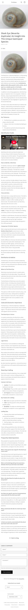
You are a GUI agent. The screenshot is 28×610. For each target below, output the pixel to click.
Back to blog (15, 538)
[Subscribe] (21, 587)
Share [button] (4, 48)
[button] (2, 2)
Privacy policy (7, 604)
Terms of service (14, 604)
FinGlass (8, 602)
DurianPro (21, 578)
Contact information (15, 606)
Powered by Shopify (14, 602)
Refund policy (21, 602)
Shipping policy (22, 604)
